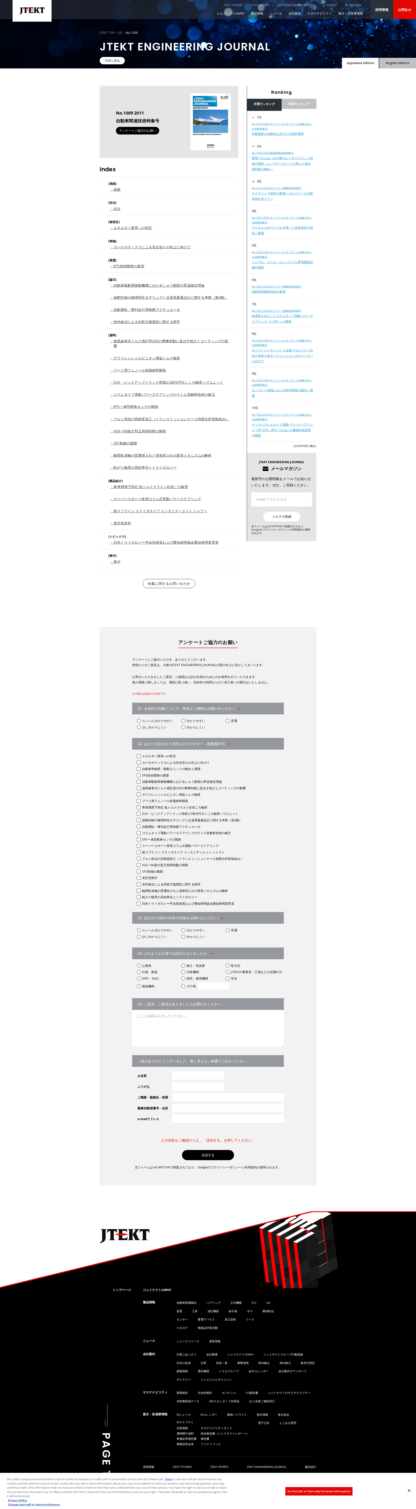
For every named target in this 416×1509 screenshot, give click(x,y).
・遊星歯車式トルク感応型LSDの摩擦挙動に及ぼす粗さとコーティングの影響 (169, 343)
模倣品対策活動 (208, 1328)
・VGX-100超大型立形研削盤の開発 (138, 431)
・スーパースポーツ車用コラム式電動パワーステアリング (155, 499)
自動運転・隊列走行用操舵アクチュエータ (171, 827)
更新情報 (215, 1341)
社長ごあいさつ (187, 1354)
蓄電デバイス (206, 1319)
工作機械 (236, 1303)
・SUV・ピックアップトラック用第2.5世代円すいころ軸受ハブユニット (166, 382)
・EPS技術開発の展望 (127, 266)
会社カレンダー (258, 1371)
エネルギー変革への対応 (159, 756)
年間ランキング (299, 104)
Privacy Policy (17, 1500)
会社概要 (212, 1354)
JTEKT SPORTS (260, 5)
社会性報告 (205, 1393)
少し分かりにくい (154, 727)
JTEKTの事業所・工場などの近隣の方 (256, 972)
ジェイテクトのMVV (231, 13)
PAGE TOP (106, 1464)
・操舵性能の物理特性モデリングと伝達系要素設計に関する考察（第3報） (169, 297)
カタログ (182, 1328)
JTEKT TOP (107, 33)
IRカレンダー (208, 1415)
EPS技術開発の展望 (155, 775)
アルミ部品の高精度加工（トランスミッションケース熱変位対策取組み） (192, 859)
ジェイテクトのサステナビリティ (289, 1393)
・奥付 (115, 561)
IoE (268, 1303)
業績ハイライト (237, 1415)
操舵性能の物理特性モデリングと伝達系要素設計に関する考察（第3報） (192, 820)
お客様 (146, 966)
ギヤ (250, 1311)
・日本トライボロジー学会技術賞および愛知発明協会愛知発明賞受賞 (164, 542)
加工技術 (230, 1319)
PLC (254, 1303)
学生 (234, 978)
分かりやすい (196, 721)
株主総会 (283, 1415)
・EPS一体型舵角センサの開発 (134, 406)
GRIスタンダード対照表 (224, 1401)
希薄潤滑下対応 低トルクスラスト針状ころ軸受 (175, 807)
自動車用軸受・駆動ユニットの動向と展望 (171, 769)
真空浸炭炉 (150, 878)
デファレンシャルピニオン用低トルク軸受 (171, 795)
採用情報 (381, 9)
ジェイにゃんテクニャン (216, 1379)
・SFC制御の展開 (123, 443)
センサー (182, 1319)
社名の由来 (184, 1363)
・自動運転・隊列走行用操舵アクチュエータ (145, 309)
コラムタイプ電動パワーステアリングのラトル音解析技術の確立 (186, 833)
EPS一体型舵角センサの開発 (161, 839)
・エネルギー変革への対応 (131, 227)
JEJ (120, 33)
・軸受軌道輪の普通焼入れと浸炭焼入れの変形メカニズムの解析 (161, 455)
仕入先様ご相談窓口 (262, 1401)
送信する (208, 1155)
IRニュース (184, 1415)
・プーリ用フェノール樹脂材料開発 (138, 370)
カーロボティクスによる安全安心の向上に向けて (176, 762)
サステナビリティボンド (216, 1428)
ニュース (276, 13)
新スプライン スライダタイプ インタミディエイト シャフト (183, 852)
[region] (281, 276)
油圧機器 (213, 1311)
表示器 (233, 1311)
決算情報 (182, 1428)
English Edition (397, 63)
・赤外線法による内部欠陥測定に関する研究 (145, 321)
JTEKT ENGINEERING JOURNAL (296, 5)
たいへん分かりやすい (157, 721)
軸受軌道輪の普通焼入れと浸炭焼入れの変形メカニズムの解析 (185, 891)
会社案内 (295, 13)
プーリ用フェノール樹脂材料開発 (165, 801)
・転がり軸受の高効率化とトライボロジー (143, 467)
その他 (191, 986)
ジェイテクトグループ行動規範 (283, 1354)
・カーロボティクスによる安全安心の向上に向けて (150, 247)
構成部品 (268, 1311)
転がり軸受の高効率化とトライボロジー (169, 897)
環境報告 (182, 1393)
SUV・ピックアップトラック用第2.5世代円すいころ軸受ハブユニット (190, 814)
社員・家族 (150, 972)
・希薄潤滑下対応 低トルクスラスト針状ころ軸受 (149, 486)
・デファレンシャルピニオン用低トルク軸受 (145, 358)
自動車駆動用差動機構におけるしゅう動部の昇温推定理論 (182, 782)
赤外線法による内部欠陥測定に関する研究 (171, 884)
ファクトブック (211, 1444)
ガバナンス (229, 1393)
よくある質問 (287, 1423)
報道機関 (148, 986)
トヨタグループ (229, 1371)
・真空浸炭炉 (120, 523)
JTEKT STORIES (233, 5)
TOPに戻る (112, 60)
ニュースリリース (188, 1341)
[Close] (409, 1490)
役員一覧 (222, 1363)
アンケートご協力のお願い (137, 130)
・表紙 (115, 189)
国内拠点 (264, 1363)
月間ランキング (264, 104)
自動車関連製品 (187, 1303)
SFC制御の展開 (152, 871)
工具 (195, 1311)
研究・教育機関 (197, 978)
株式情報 (262, 1415)
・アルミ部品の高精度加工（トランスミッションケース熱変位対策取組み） (169, 419)
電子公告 (264, 1423)
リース (250, 1319)
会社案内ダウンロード (292, 1371)
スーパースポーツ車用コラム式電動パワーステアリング (180, 846)
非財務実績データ (188, 1401)
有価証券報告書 (187, 1439)
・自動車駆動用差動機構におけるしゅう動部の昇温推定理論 (157, 285)
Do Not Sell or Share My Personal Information (319, 1491)
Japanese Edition (360, 63)
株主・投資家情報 (350, 13)
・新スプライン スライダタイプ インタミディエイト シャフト (158, 511)
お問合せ (404, 9)
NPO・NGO (150, 978)
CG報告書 (252, 1393)
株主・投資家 (196, 966)
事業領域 (243, 1363)
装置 (179, 1311)
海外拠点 (285, 1363)
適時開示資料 (185, 1433)
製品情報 (257, 13)
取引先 (235, 966)
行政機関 (193, 972)
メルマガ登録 (281, 516)
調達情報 (182, 1371)
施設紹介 (310, 1467)
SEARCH (331, 5)
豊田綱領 (203, 1371)
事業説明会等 (185, 1444)
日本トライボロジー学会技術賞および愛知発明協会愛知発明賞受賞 (188, 903)
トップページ (122, 1290)
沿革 (203, 1363)
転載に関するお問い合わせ (169, 583)
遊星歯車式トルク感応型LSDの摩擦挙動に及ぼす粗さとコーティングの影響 (194, 788)
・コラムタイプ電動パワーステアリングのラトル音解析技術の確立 (162, 394)
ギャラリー (184, 1379)
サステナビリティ (319, 13)
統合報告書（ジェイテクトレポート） (225, 1433)
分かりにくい (196, 727)
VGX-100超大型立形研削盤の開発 (165, 865)
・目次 (115, 208)
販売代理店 (308, 1363)
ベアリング (213, 1303)
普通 (234, 721)
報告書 (205, 1439)
